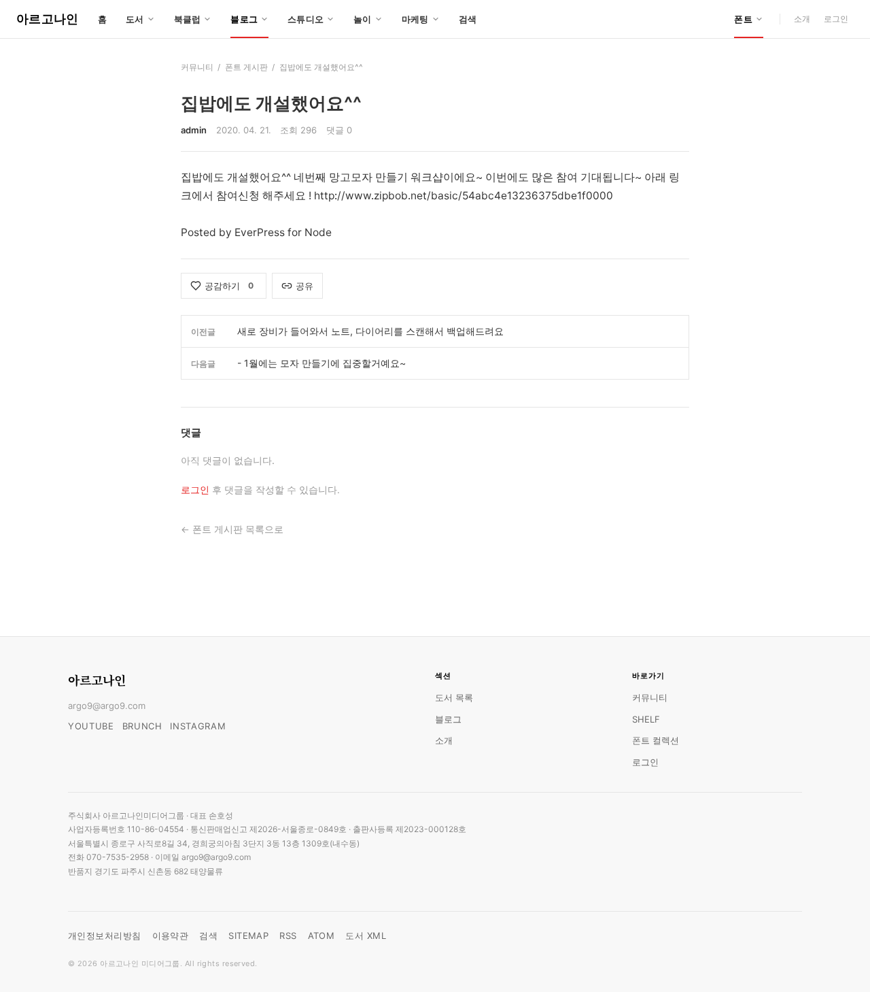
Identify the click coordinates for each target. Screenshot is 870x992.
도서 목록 (454, 697)
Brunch (142, 726)
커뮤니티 (197, 67)
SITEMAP (248, 935)
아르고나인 (47, 19)
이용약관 (170, 935)
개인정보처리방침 (104, 935)
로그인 (836, 19)
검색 (468, 19)
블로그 (448, 719)
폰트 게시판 (246, 67)
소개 (802, 19)
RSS (287, 935)
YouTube (91, 726)
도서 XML (365, 935)
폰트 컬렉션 (655, 740)
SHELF (646, 719)
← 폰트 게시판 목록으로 (232, 529)
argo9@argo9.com (106, 705)
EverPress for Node (283, 232)
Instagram (198, 726)
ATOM (321, 935)
